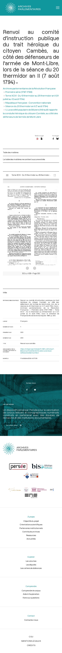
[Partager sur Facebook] (53, 139)
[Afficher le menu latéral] (7, 175)
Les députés (31, 564)
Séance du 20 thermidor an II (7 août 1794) (26, 106)
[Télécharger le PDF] (37, 139)
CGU (31, 636)
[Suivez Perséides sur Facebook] (27, 390)
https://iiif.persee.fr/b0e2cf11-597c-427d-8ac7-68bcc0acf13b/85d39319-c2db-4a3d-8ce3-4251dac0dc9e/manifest (37, 351)
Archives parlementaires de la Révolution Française (29, 88)
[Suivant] (34, 268)
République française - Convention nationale (28, 103)
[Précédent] (27, 268)
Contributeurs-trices (31, 531)
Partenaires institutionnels (31, 528)
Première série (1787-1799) (18, 92)
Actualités (31, 539)
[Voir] (17, 82)
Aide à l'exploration (31, 594)
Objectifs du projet (31, 521)
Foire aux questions (31, 598)
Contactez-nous (31, 620)
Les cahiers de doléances (31, 568)
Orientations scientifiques (31, 524)
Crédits (31, 645)
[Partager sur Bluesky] (57, 139)
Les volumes (31, 561)
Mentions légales (31, 641)
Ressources (31, 535)
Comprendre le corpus (31, 590)
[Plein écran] (54, 175)
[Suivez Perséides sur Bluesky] (35, 390)
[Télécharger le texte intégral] (41, 139)
